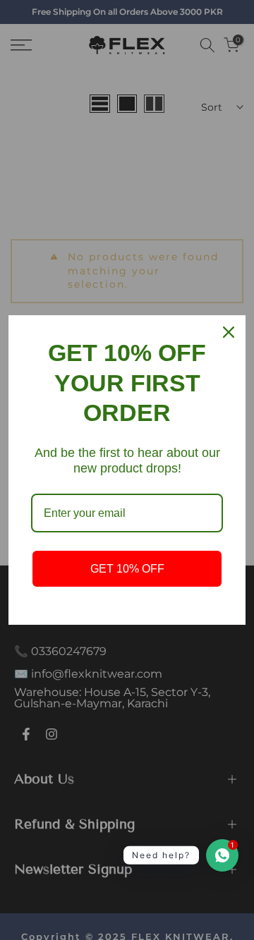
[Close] (229, 332)
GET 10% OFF (127, 569)
